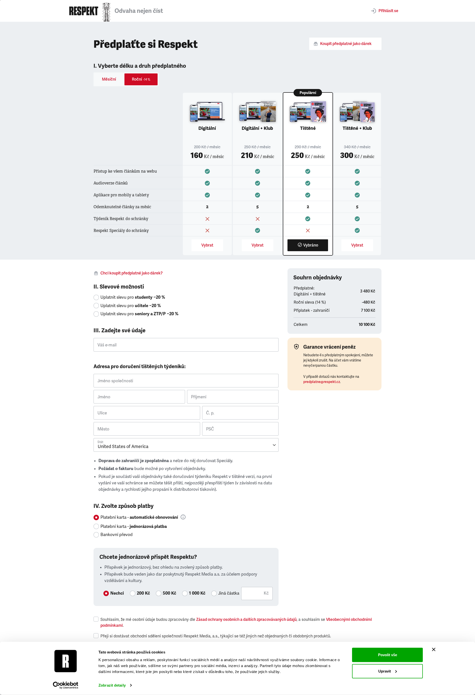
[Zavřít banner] (433, 649)
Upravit (384, 671)
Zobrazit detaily (112, 685)
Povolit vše (387, 655)
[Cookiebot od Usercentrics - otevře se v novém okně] (65, 685)
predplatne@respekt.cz (321, 382)
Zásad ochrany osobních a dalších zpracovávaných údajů (246, 619)
